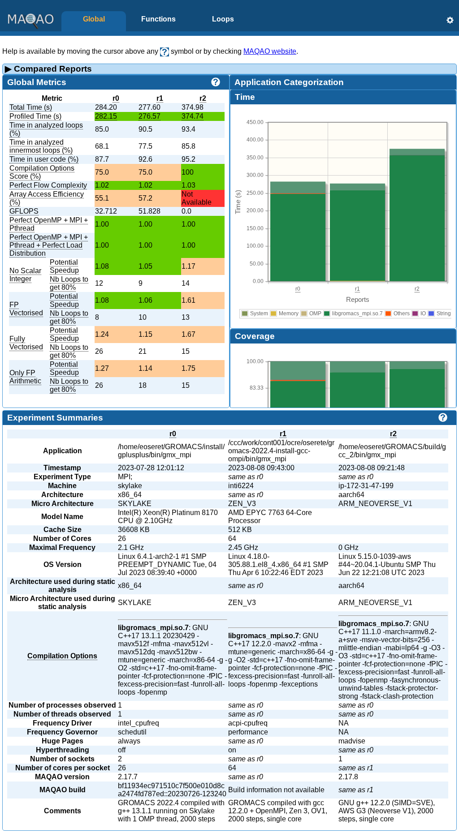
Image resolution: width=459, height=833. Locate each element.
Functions (158, 19)
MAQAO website (269, 51)
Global (94, 19)
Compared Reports (48, 68)
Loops (223, 19)
